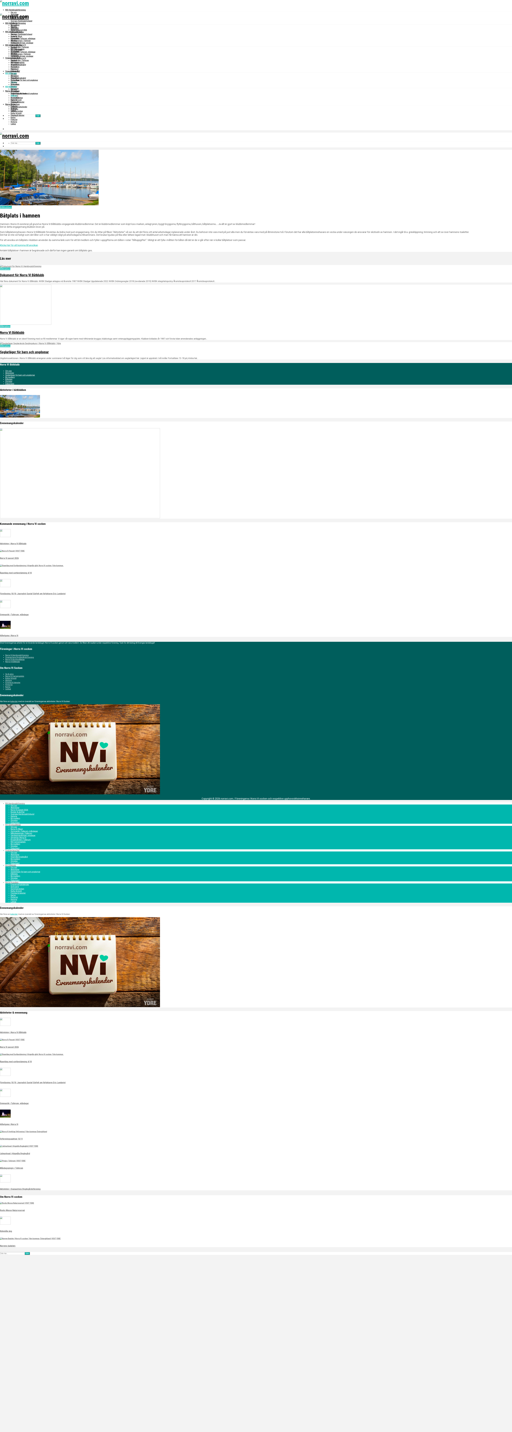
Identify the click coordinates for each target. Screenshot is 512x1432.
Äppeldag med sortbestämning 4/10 (16, 573)
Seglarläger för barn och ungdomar (24, 80)
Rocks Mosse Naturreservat (12, 1210)
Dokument (15, 43)
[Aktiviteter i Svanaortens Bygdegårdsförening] (5, 1182)
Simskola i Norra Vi (18, 58)
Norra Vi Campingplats (14, 676)
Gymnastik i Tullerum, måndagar (23, 38)
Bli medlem (15, 38)
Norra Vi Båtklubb (12, 333)
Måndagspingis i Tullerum (21, 41)
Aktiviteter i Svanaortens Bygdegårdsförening (20, 1189)
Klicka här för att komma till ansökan (19, 245)
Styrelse (14, 41)
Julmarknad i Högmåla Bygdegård (15, 1153)
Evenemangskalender (19, 107)
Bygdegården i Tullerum (20, 47)
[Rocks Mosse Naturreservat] (17, 1203)
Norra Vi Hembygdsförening (17, 655)
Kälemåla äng (6, 1231)
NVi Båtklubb (11, 87)
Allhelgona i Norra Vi (9, 635)
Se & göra (14, 109)
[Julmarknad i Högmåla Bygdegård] (19, 1146)
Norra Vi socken (12, 104)
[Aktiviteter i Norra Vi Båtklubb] (5, 536)
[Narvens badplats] (30, 1239)
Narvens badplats (7, 1246)
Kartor (13, 117)
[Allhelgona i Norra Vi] (5, 628)
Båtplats (14, 96)
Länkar (13, 124)
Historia (14, 36)
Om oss (14, 12)
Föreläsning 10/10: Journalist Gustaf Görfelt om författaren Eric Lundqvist (33, 593)
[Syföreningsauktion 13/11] (23, 1132)
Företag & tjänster (17, 115)
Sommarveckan (17, 111)
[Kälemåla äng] (5, 1224)
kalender (14, 701)
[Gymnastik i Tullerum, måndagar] (5, 607)
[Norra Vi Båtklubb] (25, 324)
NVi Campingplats (18, 62)
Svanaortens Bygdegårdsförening (19, 657)
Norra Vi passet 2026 (19, 30)
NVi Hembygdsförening (15, 10)
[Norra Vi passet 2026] (12, 551)
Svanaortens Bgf (12, 71)
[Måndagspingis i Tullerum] (12, 1161)
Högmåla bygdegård (18, 78)
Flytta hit (14, 120)
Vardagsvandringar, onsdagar (22, 43)
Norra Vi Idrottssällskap (15, 659)
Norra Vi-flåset (16, 50)
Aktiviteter (15, 28)
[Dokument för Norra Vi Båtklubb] (20, 266)
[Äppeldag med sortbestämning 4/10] (32, 566)
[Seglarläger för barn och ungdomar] (30, 343)
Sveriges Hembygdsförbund (21, 21)
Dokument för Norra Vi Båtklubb (22, 275)
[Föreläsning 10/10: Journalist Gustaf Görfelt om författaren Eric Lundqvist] (5, 586)
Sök (37, 116)
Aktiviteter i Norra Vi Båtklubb (13, 543)
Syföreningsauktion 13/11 (11, 1139)
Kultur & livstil (16, 113)
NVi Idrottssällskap (13, 45)
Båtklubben (6, 207)
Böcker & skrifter (17, 32)
